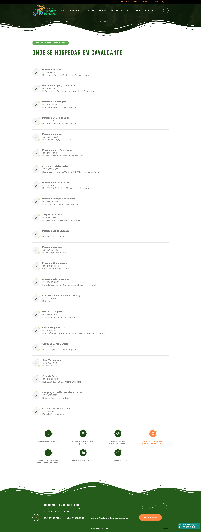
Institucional (76, 10)
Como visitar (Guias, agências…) (118, 442)
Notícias (136, 2)
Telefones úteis (118, 460)
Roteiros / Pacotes (48, 441)
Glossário (154, 2)
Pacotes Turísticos (119, 10)
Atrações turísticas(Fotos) (83, 442)
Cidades (102, 10)
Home (63, 10)
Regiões (91, 10)
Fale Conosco (150, 517)
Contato (149, 10)
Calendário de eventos (83, 460)
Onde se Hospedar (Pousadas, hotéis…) (152, 442)
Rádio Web (124, 2)
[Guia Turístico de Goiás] (42, 10)
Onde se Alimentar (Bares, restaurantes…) (48, 461)
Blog (145, 2)
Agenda (165, 2)
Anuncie (136, 10)
